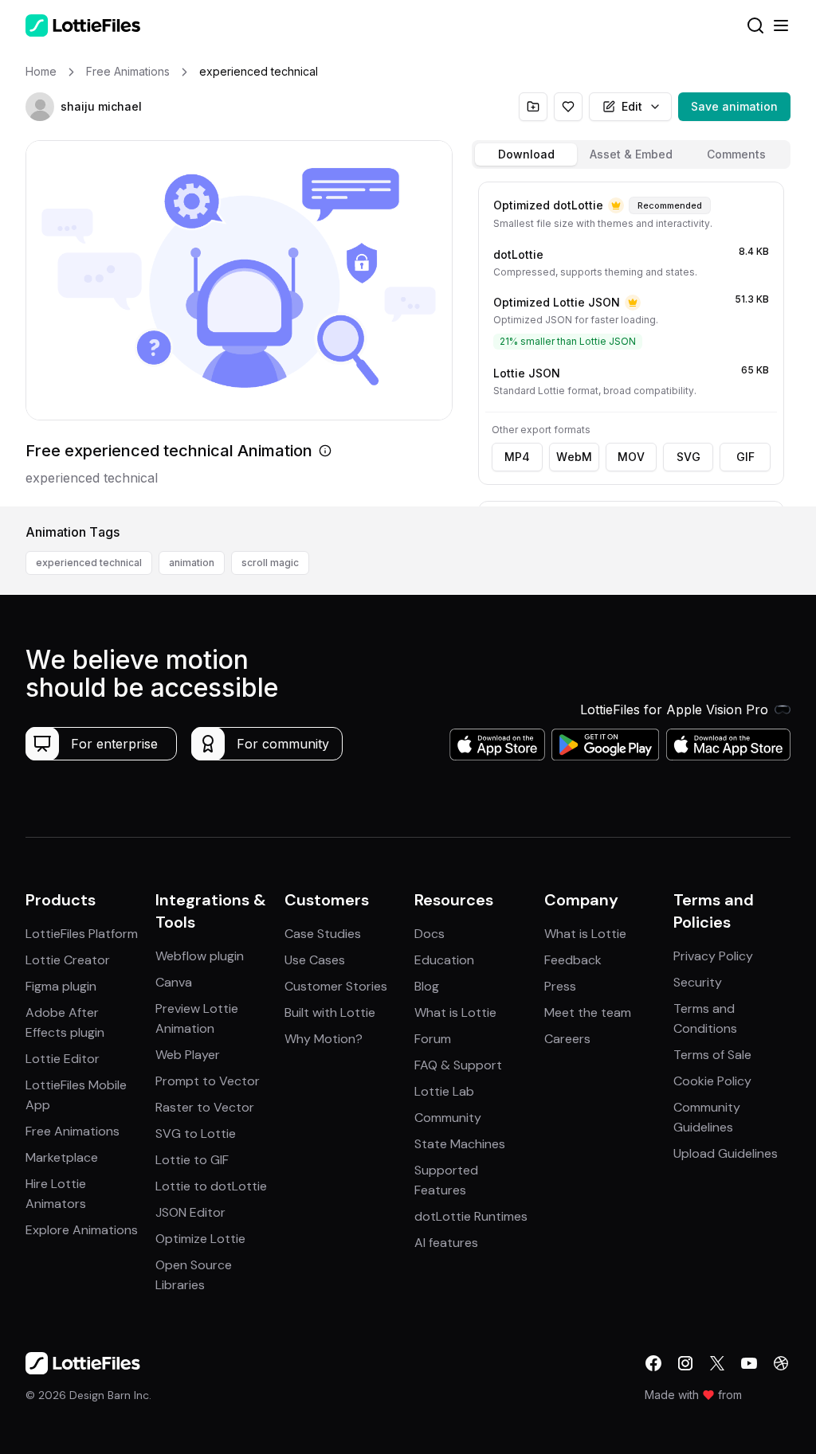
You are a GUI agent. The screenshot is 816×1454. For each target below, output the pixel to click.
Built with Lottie (329, 1012)
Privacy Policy (713, 956)
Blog (426, 986)
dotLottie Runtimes (471, 1216)
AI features (446, 1242)
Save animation (734, 106)
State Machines (459, 1143)
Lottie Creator (68, 960)
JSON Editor (190, 1212)
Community (447, 1117)
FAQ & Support (458, 1065)
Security (697, 982)
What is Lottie (455, 1012)
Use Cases (314, 960)
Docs (429, 933)
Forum (432, 1038)
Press (560, 986)
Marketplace (62, 1157)
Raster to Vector (204, 1107)
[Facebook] (653, 1363)
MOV (631, 456)
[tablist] (631, 154)
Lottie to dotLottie (211, 1186)
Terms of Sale (712, 1054)
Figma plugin (61, 986)
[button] (40, 106)
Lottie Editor (63, 1058)
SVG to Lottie (195, 1133)
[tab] (526, 154)
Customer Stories (335, 986)
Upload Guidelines (725, 1153)
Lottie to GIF (192, 1159)
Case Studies (322, 933)
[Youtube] (749, 1363)
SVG (688, 456)
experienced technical (89, 563)
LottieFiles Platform (82, 933)
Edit (632, 106)
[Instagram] (685, 1363)
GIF (745, 456)
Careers (567, 1038)
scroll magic (270, 563)
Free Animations (73, 1131)
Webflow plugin (199, 956)
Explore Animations (82, 1229)
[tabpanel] (631, 340)
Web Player (187, 1054)
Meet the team (587, 1012)
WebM (574, 456)
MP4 (517, 456)
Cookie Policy (712, 1081)
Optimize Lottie (200, 1238)
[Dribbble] (780, 1363)
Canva (173, 982)
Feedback (573, 960)
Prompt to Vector (207, 1081)
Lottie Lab (444, 1091)
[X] (717, 1363)
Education (444, 960)
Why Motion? (323, 1038)
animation (191, 563)
